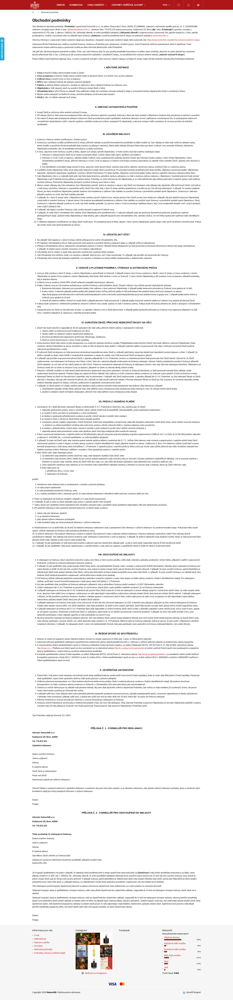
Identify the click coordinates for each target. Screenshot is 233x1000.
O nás (36, 935)
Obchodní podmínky (43, 949)
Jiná (166, 967)
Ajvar (166, 961)
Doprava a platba (42, 942)
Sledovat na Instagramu (96, 973)
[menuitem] (60, 5)
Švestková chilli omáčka (175, 949)
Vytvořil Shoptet (193, 992)
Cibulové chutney (172, 937)
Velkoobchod (40, 938)
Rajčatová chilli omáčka (175, 943)
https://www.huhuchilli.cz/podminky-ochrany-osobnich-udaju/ (173, 40)
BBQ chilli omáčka (172, 955)
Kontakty (38, 945)
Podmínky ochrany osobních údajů (49, 952)
